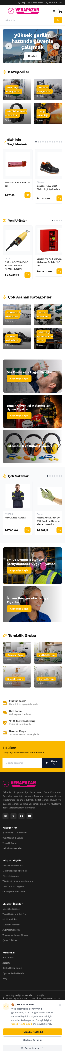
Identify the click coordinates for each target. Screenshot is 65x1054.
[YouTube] (29, 816)
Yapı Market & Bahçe (12, 837)
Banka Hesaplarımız (12, 967)
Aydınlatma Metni (11, 929)
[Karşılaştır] (28, 153)
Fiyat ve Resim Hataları (13, 973)
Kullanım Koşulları (11, 924)
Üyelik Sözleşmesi (11, 908)
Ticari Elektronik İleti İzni (14, 914)
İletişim (6, 962)
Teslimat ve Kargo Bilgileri (15, 935)
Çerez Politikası (9, 940)
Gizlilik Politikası (10, 919)
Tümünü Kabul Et (32, 1031)
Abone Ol (54, 763)
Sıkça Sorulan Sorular (12, 865)
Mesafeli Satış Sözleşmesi (14, 870)
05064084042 (55, 2)
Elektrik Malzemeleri (12, 848)
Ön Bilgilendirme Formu (14, 891)
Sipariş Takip (37, 2)
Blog (23, 2)
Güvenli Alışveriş (10, 875)
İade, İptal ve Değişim (13, 886)
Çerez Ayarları (32, 1048)
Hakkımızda (8, 957)
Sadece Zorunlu (32, 1040)
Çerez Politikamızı (21, 1023)
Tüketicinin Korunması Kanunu (17, 881)
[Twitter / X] (13, 816)
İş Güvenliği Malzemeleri (14, 832)
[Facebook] (21, 816)
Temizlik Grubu (9, 842)
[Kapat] (60, 1005)
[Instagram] (5, 816)
